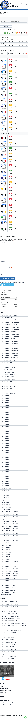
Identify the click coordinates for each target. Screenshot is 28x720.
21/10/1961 (3, 153)
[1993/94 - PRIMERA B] (14, 505)
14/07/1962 (3, 75)
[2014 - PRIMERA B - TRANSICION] (14, 562)
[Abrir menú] (26, 5)
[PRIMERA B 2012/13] (14, 595)
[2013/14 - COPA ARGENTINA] (14, 644)
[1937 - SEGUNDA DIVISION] (14, 365)
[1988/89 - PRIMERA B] (14, 493)
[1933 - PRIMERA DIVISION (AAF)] (14, 355)
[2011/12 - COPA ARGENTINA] (14, 640)
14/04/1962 (3, 121)
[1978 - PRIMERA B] (14, 464)
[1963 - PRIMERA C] (14, 429)
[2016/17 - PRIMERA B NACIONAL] (14, 569)
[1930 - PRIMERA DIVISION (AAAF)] (14, 348)
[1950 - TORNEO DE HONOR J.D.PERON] (14, 630)
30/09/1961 (3, 170)
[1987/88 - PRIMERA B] (14, 491)
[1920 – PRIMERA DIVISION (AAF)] (14, 325)
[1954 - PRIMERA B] (14, 408)
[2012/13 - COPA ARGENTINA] (14, 642)
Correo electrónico (6, 268)
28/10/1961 (3, 147)
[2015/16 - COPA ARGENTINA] (14, 649)
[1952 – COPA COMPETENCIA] (14, 635)
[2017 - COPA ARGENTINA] (14, 652)
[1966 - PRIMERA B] (14, 436)
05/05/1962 (3, 104)
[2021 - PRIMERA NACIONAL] (14, 581)
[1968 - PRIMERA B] (14, 441)
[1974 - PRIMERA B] (14, 455)
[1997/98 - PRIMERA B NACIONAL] (14, 514)
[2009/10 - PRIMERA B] (14, 543)
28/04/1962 (3, 110)
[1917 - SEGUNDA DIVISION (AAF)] (14, 315)
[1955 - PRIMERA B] (14, 410)
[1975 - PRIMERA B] (14, 457)
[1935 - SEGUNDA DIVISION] (14, 360)
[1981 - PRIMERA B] (14, 472)
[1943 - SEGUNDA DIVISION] (14, 379)
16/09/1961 (3, 175)
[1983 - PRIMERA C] (14, 476)
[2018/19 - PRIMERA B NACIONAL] (14, 573)
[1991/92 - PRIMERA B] (14, 500)
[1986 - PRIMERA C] (14, 486)
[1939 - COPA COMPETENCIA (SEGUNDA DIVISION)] (14, 625)
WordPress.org (4, 692)
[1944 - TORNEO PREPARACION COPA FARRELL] (14, 384)
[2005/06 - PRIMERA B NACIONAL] (14, 533)
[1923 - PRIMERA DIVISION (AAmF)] (14, 332)
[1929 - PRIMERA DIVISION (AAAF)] (14, 346)
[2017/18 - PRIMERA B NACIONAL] (14, 571)
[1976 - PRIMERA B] (14, 460)
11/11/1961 (3, 136)
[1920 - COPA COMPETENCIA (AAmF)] (14, 609)
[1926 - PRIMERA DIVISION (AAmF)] (14, 339)
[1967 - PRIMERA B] (14, 438)
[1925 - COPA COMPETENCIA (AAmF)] (14, 616)
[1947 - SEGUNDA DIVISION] (14, 391)
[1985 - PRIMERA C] (14, 483)
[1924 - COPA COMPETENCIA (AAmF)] (14, 614)
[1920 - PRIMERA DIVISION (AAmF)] (14, 322)
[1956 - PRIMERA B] (14, 412)
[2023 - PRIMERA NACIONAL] (14, 585)
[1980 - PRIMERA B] (14, 469)
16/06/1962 (3, 92)
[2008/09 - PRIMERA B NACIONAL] (14, 540)
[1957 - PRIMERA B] (14, 415)
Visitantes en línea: (7, 703)
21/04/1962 (3, 115)
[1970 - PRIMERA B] (14, 445)
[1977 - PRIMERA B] (14, 462)
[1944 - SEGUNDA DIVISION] (14, 382)
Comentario (3, 242)
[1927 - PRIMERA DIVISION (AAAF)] (14, 341)
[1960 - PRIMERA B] (14, 422)
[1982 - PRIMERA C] (14, 474)
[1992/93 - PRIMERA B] (14, 502)
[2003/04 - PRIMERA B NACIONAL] (14, 528)
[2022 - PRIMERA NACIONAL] (14, 583)
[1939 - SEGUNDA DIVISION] (14, 370)
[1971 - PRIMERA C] (14, 448)
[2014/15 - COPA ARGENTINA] (14, 647)
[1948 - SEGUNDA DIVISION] (14, 393)
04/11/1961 (3, 141)
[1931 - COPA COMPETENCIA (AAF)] (14, 621)
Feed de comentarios (5, 690)
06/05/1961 (3, 209)
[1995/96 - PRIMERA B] (14, 509)
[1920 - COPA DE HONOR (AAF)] (14, 611)
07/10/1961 (3, 164)
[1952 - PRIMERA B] (14, 403)
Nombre (3, 261)
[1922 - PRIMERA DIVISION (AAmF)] (14, 329)
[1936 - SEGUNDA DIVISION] (14, 363)
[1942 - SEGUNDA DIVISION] (14, 377)
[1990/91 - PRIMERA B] (14, 498)
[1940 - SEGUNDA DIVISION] (14, 372)
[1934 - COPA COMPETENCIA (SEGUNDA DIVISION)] (14, 623)
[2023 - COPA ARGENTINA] (14, 659)
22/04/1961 (3, 221)
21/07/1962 (3, 70)
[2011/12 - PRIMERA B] (14, 550)
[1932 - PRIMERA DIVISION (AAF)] (14, 353)
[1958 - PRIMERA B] (14, 417)
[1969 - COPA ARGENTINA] (14, 637)
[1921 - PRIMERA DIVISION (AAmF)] (14, 327)
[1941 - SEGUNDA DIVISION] (14, 374)
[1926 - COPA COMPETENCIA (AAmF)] (14, 618)
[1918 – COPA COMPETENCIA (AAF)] (14, 604)
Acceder (2, 686)
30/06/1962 (3, 87)
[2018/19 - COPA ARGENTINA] (14, 656)
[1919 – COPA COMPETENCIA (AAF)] (14, 607)
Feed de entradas (4, 688)
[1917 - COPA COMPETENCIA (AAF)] (14, 602)
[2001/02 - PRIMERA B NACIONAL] (14, 524)
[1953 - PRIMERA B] (14, 405)
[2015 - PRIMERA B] (14, 564)
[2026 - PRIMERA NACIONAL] (14, 592)
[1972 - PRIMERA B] (14, 450)
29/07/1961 (3, 198)
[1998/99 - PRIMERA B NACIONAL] (14, 517)
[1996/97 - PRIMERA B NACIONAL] (14, 512)
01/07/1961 (3, 204)
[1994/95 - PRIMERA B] (14, 507)
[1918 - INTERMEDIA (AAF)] (14, 318)
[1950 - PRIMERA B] (14, 398)
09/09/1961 (3, 181)
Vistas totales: (6, 707)
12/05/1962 (3, 98)
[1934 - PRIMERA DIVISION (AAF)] (14, 358)
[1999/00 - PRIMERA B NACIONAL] (14, 519)
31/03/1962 (3, 127)
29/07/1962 (3, 64)
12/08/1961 (3, 192)
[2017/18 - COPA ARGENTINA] (14, 654)
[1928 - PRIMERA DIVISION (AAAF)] (14, 344)
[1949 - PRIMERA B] (14, 396)
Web (2, 274)
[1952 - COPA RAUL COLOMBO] (14, 633)
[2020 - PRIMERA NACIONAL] (14, 578)
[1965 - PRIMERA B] (14, 434)
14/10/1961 (3, 158)
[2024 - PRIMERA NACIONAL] (14, 588)
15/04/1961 (3, 226)
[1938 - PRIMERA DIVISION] (14, 367)
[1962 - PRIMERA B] (14, 427)
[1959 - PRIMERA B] (14, 419)
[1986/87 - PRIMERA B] (14, 488)
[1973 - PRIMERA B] (14, 453)
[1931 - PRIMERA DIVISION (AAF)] (14, 351)
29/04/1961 (3, 215)
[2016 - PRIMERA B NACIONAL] (14, 566)
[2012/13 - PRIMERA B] (14, 552)
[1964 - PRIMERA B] (14, 431)
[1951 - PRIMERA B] (14, 400)
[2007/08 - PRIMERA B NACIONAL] (14, 538)
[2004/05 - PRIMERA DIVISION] (14, 531)
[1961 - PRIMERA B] (14, 424)
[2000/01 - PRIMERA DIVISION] (14, 521)
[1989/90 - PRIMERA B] (14, 495)
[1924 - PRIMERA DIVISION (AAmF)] (14, 334)
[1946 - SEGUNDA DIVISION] (14, 389)
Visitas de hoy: (6, 705)
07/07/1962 (3, 81)
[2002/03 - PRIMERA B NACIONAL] (14, 526)
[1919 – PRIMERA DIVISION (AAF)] (14, 320)
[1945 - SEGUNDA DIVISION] (14, 386)
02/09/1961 (3, 187)
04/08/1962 (3, 58)
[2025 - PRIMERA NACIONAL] (14, 590)
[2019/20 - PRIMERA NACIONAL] (14, 576)
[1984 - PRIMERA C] (14, 481)
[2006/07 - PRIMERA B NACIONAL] (14, 536)
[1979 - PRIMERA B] (14, 467)
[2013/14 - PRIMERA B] (14, 559)
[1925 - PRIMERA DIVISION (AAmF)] (14, 336)
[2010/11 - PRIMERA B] (14, 547)
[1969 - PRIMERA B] (14, 443)
